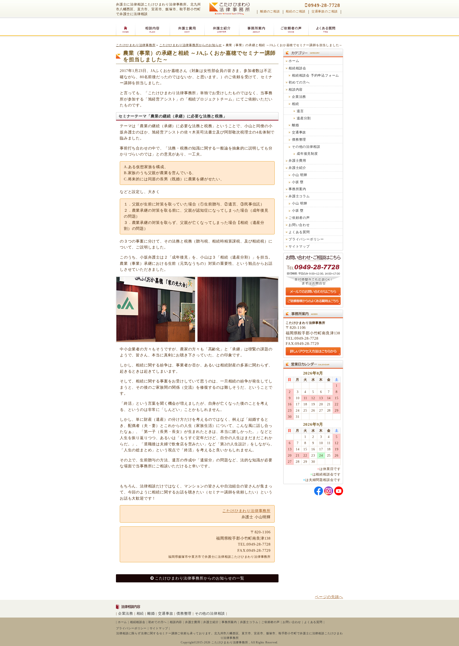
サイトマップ (299, 246)
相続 (295, 104)
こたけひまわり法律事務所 (136, 45)
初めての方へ (299, 82)
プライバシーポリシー (306, 239)
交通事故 (299, 132)
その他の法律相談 (306, 147)
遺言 (300, 111)
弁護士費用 (297, 160)
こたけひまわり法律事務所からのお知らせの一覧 (199, 578)
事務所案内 (297, 189)
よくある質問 (299, 232)
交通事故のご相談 (324, 11)
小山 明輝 (299, 175)
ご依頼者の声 (299, 218)
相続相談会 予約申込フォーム (315, 75)
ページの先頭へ (329, 597)
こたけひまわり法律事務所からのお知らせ (190, 45)
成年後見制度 (307, 153)
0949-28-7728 (324, 5)
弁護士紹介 (297, 168)
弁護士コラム (299, 196)
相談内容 (296, 89)
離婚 (295, 125)
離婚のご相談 (270, 11)
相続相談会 (297, 68)
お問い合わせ (299, 225)
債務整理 (299, 139)
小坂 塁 (298, 182)
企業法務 (299, 97)
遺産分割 (304, 118)
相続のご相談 (296, 11)
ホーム (294, 61)
